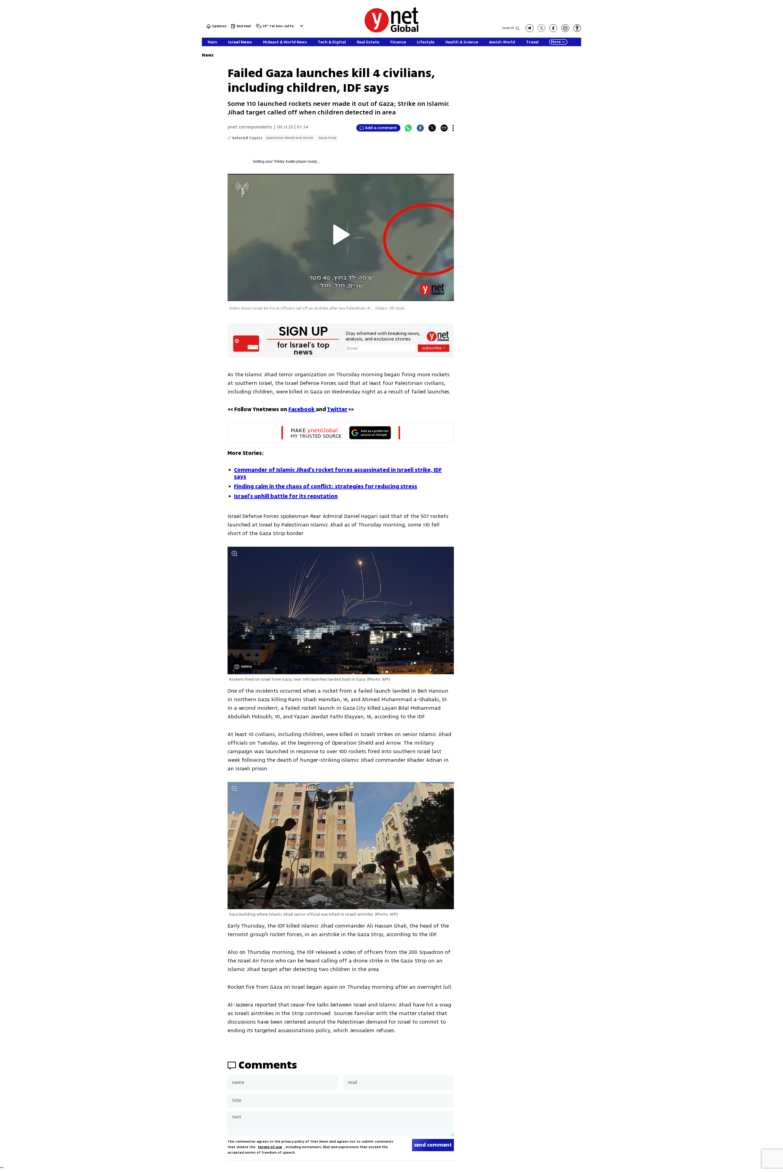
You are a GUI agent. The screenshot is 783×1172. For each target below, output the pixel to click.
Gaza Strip (327, 137)
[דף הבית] (391, 31)
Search (508, 28)
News (207, 55)
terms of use (270, 1147)
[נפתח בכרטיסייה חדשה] (529, 28)
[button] (300, 26)
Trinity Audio (284, 161)
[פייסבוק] (553, 28)
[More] (453, 128)
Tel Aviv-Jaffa (281, 26)
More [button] (556, 42)
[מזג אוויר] (258, 27)
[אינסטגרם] (565, 28)
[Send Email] (444, 128)
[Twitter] (432, 128)
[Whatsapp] (408, 128)
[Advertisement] (737, 92)
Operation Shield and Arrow (289, 137)
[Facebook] (420, 128)
